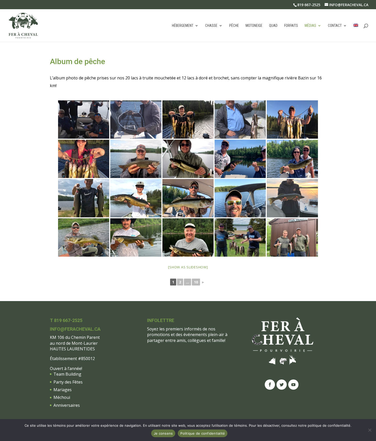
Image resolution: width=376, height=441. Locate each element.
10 (196, 282)
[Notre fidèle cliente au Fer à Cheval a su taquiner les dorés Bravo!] (188, 159)
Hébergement (182, 26)
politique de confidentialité (329, 425)
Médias (310, 26)
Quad (273, 26)
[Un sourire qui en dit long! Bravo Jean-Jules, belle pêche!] (240, 119)
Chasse (211, 26)
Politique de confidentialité (202, 433)
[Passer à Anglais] (355, 33)
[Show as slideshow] (188, 267)
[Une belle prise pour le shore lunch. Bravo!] (135, 237)
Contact (335, 26)
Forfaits (291, 26)
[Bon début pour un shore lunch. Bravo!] (188, 237)
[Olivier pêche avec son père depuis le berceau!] (135, 198)
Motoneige (254, 26)
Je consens (163, 433)
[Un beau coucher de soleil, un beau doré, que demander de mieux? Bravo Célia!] (292, 198)
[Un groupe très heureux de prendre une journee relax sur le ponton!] (83, 119)
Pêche (234, 26)
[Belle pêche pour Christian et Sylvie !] (292, 159)
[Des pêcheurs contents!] (240, 237)
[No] (369, 430)
